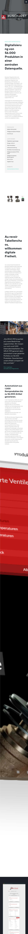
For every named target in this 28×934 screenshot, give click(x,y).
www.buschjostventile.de (13, 169)
